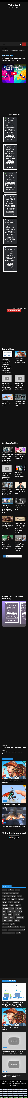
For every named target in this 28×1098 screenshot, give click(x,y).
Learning (5, 777)
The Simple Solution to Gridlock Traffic (14, 746)
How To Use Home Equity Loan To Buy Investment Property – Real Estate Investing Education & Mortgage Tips (14, 992)
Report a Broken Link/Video (19, 308)
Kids (12, 908)
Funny (10, 902)
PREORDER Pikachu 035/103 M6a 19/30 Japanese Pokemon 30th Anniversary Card (10, 235)
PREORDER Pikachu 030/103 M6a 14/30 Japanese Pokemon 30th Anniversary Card (10, 263)
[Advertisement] (14, 24)
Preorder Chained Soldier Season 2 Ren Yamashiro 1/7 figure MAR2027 (10, 185)
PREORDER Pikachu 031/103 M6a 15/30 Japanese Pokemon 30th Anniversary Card (10, 133)
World (18, 933)
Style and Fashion (8, 927)
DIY (9, 899)
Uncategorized (20, 930)
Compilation (6, 896)
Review (10, 921)
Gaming (16, 902)
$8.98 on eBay (10, 139)
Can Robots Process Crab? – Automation (14, 816)
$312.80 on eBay (10, 189)
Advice (5, 890)
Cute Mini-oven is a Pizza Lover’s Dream (12, 752)
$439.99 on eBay (10, 167)
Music (4, 914)
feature (14, 899)
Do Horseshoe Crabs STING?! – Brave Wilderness (20, 360)
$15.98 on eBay (10, 269)
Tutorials (11, 930)
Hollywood (6, 908)
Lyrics (9, 911)
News (10, 914)
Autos (17, 890)
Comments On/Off (14, 311)
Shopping (5, 924)
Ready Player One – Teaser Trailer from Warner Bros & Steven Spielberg (7, 458)
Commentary (14, 893)
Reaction (11, 917)
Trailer (22, 927)
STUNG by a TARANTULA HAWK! (6, 403)
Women (12, 933)
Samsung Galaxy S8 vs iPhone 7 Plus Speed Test (20, 456)
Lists (4, 911)
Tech (11, 55)
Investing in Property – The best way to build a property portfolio (20, 546)
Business (5, 893)
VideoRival (14, 5)
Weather (5, 933)
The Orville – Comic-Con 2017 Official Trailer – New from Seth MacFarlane (7, 387)
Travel (4, 930)
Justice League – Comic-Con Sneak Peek (20, 403)
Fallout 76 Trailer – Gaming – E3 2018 (20, 507)
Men (20, 911)
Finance (20, 899)
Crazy (13, 896)
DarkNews (23, 1083)
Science (7, 55)
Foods (3, 55)
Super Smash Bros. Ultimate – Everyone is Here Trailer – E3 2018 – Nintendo (7, 509)
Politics (5, 917)
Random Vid (24, 44)
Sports (12, 924)
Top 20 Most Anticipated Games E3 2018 (19, 474)
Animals (11, 890)
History (18, 905)
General (5, 905)
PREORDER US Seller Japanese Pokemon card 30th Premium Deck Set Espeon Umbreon (10, 161)
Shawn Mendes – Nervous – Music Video (20, 491)
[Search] (20, 44)
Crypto (20, 896)
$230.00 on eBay (10, 214)
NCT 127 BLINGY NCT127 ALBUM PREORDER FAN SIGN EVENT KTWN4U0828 (10, 208)
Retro (4, 921)
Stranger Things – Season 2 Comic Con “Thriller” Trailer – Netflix (14, 1064)
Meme (15, 911)
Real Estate (20, 917)
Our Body (16, 914)
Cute (4, 899)
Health (12, 905)
